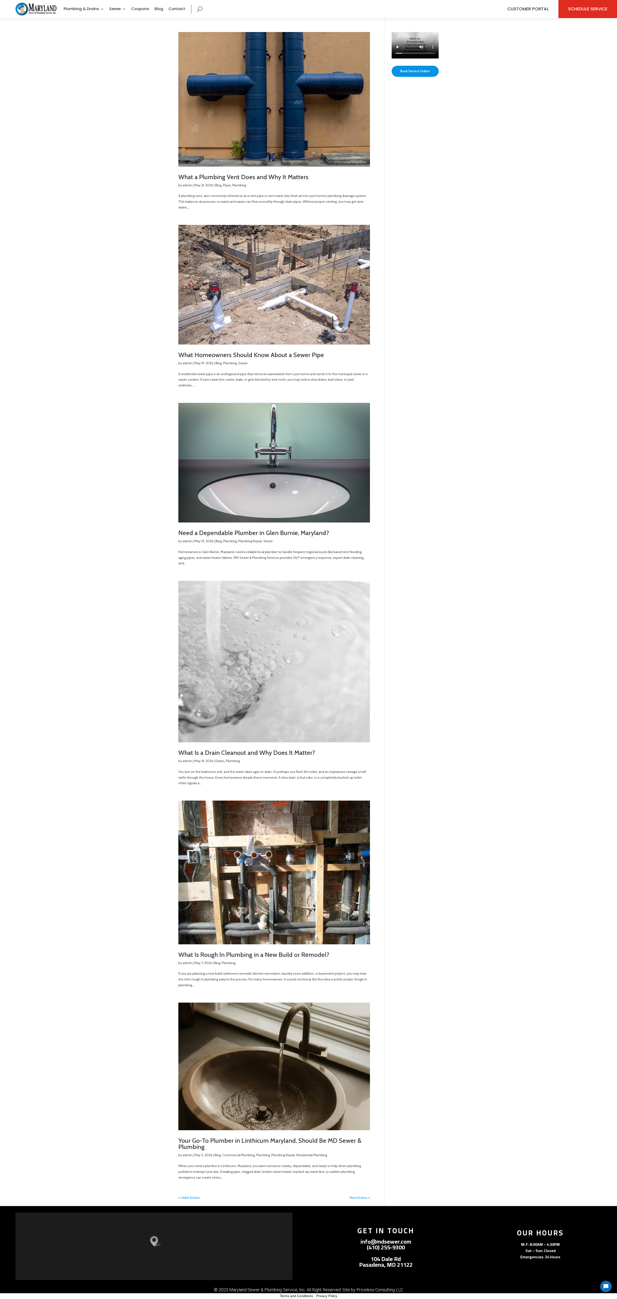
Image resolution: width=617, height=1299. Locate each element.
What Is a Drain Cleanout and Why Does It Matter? (246, 753)
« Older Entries (189, 1197)
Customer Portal (528, 9)
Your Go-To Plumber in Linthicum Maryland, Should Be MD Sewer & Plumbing (269, 1144)
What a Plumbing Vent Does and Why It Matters (243, 177)
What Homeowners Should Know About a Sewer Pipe (251, 355)
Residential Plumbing (311, 1155)
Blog (158, 9)
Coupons (140, 9)
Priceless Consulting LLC (379, 1289)
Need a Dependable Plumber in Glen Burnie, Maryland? (253, 533)
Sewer (243, 363)
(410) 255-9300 (386, 1247)
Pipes (227, 185)
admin (187, 185)
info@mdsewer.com (386, 1241)
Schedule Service (587, 9)
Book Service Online (415, 71)
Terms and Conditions (296, 1296)
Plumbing (239, 185)
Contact (176, 9)
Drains (220, 761)
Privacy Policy (326, 1296)
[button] (155, 1241)
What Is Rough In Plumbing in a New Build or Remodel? (253, 955)
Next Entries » (360, 1197)
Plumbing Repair (250, 541)
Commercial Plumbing (238, 1155)
